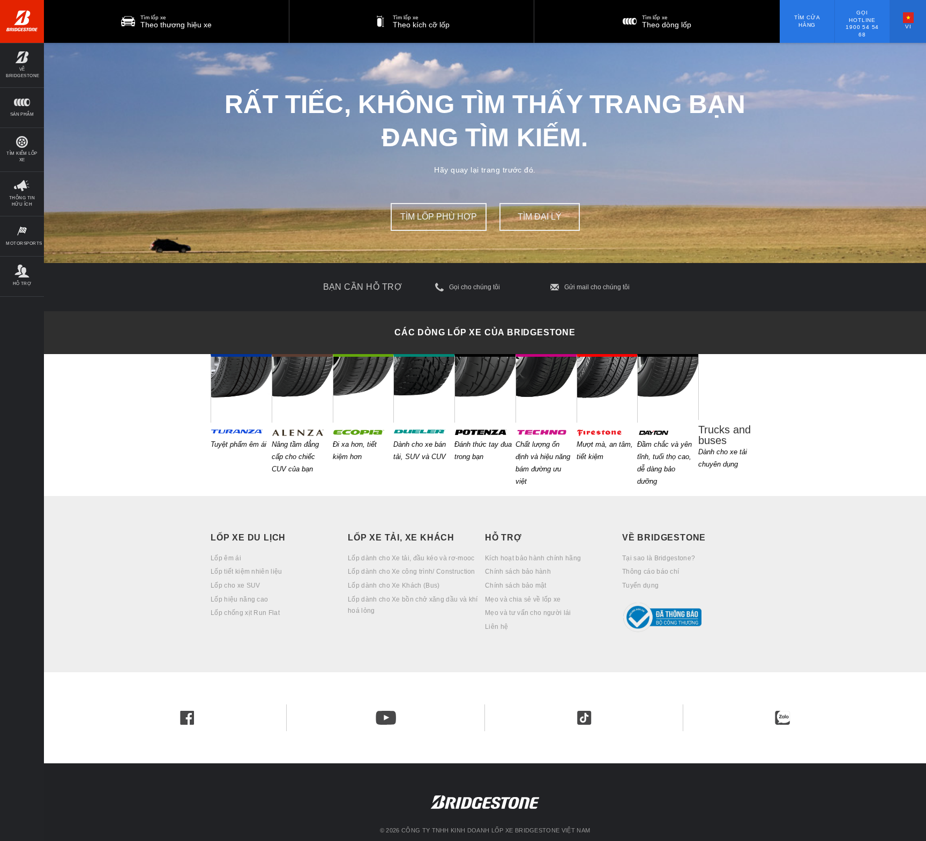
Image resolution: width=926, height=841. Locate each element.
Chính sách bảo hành (518, 571)
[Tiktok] (584, 717)
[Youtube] (386, 717)
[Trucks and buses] (728, 387)
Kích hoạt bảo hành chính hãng (533, 558)
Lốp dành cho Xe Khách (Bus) (394, 585)
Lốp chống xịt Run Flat (245, 613)
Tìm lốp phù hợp (438, 216)
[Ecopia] (363, 388)
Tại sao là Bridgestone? (658, 558)
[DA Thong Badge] (690, 617)
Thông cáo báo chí (650, 571)
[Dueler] (423, 388)
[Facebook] (187, 717)
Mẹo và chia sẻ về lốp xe (523, 599)
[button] (22, 65)
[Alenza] (302, 388)
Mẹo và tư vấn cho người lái (528, 613)
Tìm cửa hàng (807, 21)
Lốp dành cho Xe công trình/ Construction (411, 571)
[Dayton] (667, 388)
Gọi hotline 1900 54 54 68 (862, 23)
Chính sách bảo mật (516, 585)
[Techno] (546, 388)
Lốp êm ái (226, 558)
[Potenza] (485, 388)
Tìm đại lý (540, 216)
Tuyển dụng (640, 585)
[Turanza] (241, 388)
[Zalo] (782, 717)
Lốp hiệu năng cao (239, 599)
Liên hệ (496, 626)
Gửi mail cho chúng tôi (597, 287)
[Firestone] (607, 388)
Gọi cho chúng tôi (474, 287)
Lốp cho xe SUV (235, 585)
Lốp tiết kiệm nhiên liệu (246, 571)
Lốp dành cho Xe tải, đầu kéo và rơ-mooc (411, 558)
